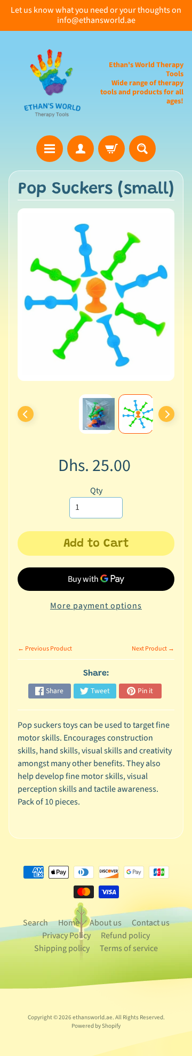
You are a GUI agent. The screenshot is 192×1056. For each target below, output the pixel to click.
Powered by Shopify (96, 1026)
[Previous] (26, 414)
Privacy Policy (66, 935)
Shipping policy (62, 948)
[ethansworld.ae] (52, 83)
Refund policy (125, 935)
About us (106, 923)
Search (35, 923)
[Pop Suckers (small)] (135, 414)
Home (68, 923)
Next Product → (153, 648)
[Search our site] (142, 148)
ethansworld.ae (93, 1017)
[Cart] (111, 148)
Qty (96, 491)
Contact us (151, 923)
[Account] (80, 148)
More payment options (96, 606)
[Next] (166, 414)
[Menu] (49, 148)
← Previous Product (45, 648)
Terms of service (129, 948)
